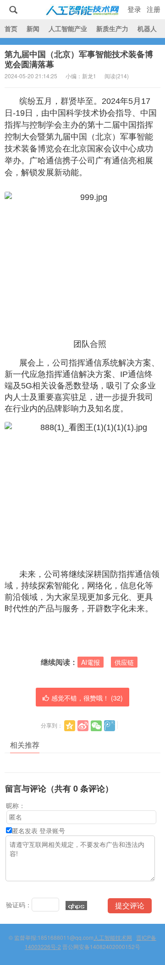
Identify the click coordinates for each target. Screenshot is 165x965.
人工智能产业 (68, 28)
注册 (153, 9)
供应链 (124, 662)
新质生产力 (112, 28)
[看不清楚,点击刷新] (76, 905)
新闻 (33, 28)
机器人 (147, 28)
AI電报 (90, 662)
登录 (134, 9)
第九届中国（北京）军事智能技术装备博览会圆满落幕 (79, 59)
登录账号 (52, 830)
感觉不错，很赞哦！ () (87, 697)
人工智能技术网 (82, 9)
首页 (11, 28)
